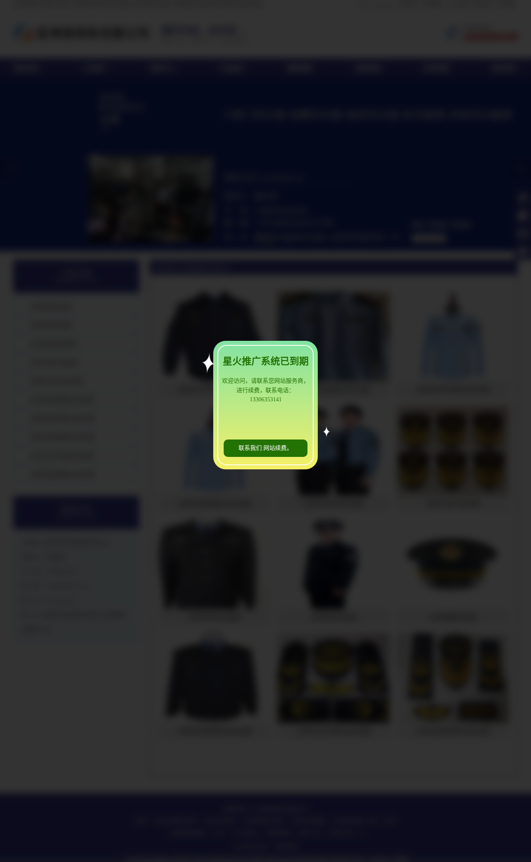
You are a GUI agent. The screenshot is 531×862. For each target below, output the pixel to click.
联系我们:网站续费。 (265, 448)
